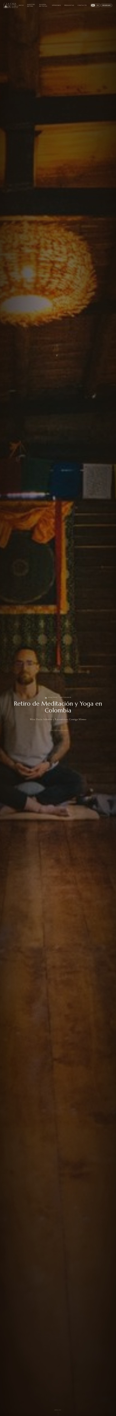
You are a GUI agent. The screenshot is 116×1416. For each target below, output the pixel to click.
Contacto (82, 5)
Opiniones (56, 5)
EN (98, 5)
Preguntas (69, 5)
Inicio (21, 5)
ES (93, 5)
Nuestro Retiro (31, 5)
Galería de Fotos (43, 5)
